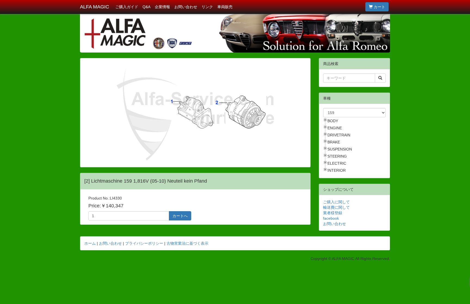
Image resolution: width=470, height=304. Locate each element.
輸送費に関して (336, 207)
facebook (331, 218)
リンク (207, 7)
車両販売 (225, 7)
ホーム (90, 243)
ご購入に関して (336, 202)
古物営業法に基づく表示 (187, 243)
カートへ (180, 216)
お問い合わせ (185, 7)
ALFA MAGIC (94, 7)
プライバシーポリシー (144, 243)
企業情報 (162, 7)
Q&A (146, 7)
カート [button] (379, 7)
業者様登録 (332, 213)
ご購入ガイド (126, 7)
